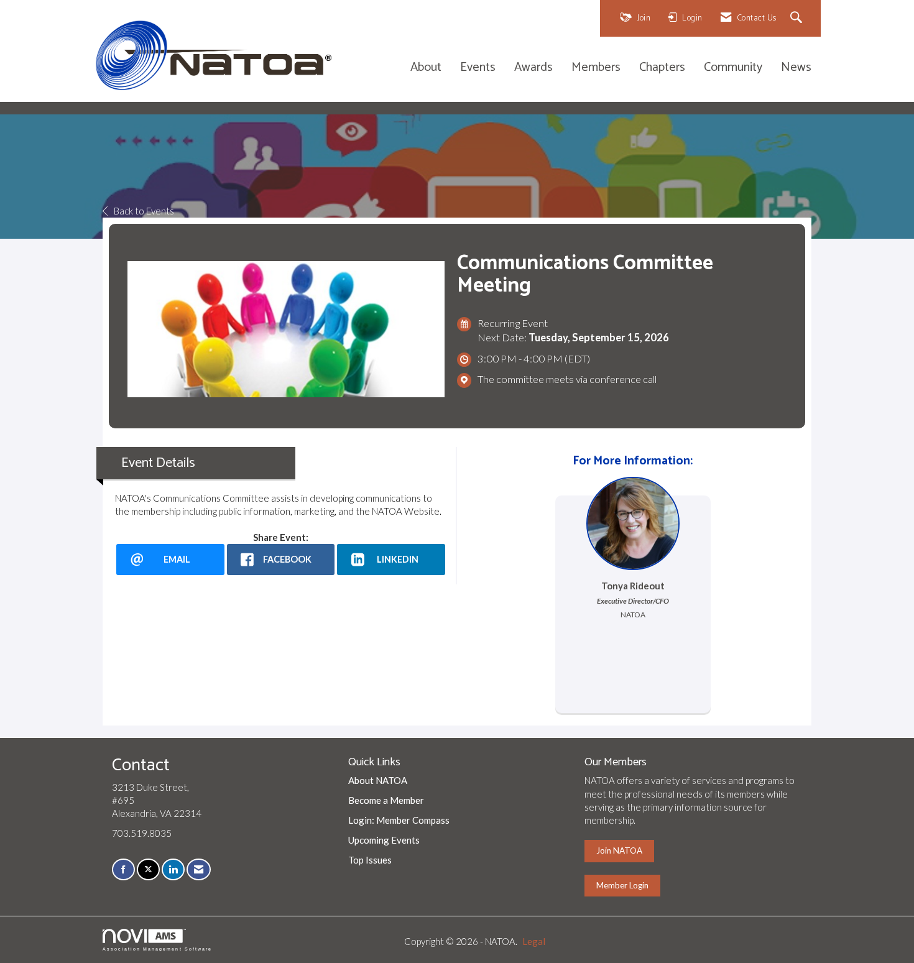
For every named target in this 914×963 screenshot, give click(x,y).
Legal (533, 941)
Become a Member (386, 800)
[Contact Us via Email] (199, 869)
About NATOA (377, 780)
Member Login (622, 885)
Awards (533, 68)
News (796, 68)
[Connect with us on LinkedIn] (173, 869)
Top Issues (370, 859)
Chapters (662, 68)
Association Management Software (157, 949)
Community (733, 68)
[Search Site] (798, 18)
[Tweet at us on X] (148, 869)
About (425, 68)
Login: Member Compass (399, 820)
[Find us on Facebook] (123, 869)
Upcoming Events (384, 840)
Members (596, 68)
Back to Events (144, 210)
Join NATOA (619, 850)
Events (478, 68)
